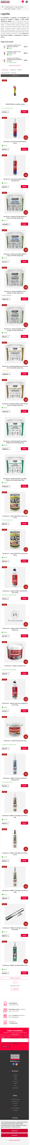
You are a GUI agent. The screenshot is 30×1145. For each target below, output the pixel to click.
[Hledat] (19, 1)
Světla (15, 1083)
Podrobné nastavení (14, 1140)
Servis (15, 1106)
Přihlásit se (6, 1046)
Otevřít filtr (15, 75)
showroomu (15, 1017)
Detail (24, 111)
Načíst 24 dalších (15, 978)
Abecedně (13, 73)
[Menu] (26, 1)
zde (19, 1127)
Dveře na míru (15, 1101)
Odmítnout (14, 1131)
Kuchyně (15, 1081)
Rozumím (14, 1135)
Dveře (15, 1079)
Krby (15, 1085)
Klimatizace (15, 1088)
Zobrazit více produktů (14, 65)
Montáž (15, 1103)
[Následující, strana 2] (15, 982)
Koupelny (15, 1074)
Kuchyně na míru (15, 1099)
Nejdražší (19, 70)
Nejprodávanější (5, 73)
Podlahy (15, 1077)
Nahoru (16, 989)
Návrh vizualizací (15, 1108)
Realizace (15, 1110)
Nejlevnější (13, 70)
